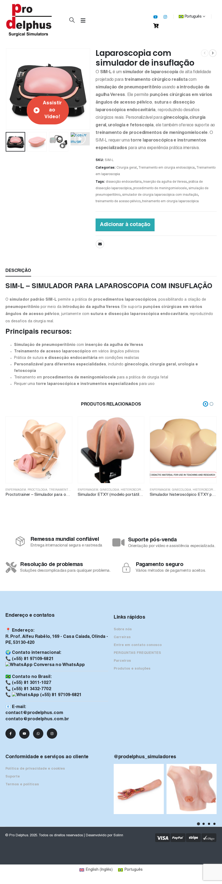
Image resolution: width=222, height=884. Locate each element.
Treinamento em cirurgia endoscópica (166, 167)
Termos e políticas (22, 784)
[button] (72, 20)
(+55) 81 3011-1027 (31, 683)
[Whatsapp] (38, 733)
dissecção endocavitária (124, 181)
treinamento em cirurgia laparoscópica (170, 201)
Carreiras (122, 637)
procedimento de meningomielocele (160, 188)
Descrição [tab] (18, 271)
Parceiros (122, 661)
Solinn (118, 835)
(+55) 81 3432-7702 (31, 689)
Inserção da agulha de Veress (165, 181)
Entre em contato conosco (138, 645)
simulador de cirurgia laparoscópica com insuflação (160, 194)
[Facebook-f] (10, 733)
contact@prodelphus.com (34, 713)
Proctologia (37, 490)
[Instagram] (165, 17)
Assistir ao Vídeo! (52, 110)
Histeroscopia (132, 490)
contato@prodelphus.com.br (37, 719)
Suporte (12, 776)
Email (100, 244)
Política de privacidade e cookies (35, 768)
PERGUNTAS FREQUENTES (137, 653)
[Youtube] (155, 17)
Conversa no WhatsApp (58, 665)
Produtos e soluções (132, 668)
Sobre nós (123, 629)
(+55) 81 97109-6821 (33, 659)
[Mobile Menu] (83, 21)
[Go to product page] (39, 450)
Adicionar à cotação (125, 224)
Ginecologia (109, 490)
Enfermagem (15, 490)
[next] (213, 53)
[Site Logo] (29, 20)
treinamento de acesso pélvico (118, 201)
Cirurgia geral (126, 167)
